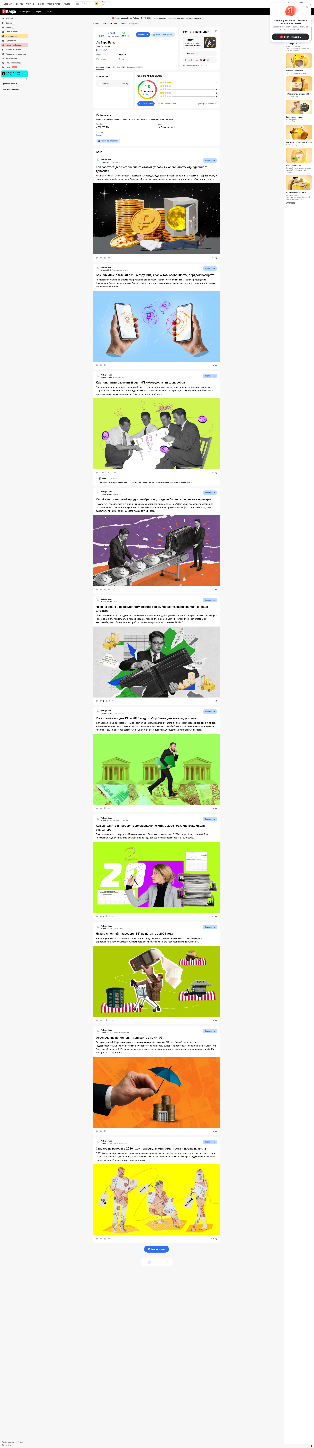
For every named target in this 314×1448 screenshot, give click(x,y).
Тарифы (37, 11)
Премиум (24, 11)
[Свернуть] (311, 1446)
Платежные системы (120, 270)
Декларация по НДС (120, 821)
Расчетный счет (119, 377)
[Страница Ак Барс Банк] (98, 160)
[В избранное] (105, 258)
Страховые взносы (120, 1143)
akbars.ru (103, 50)
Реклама (21, 1442)
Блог (120, 67)
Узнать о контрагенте (164, 35)
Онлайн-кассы (118, 929)
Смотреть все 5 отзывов (166, 104)
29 (163, 1262)
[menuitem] (14, 18)
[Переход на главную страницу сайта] (9, 11)
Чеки (115, 602)
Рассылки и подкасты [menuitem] (11, 90)
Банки (121, 59)
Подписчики (134, 67)
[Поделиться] (109, 258)
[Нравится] (101, 258)
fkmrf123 (105, 479)
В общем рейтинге (192, 43)
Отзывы (110, 67)
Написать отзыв (146, 104)
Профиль (100, 67)
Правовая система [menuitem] (9, 84)
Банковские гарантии (121, 1033)
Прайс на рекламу (9, 1442)
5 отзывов (147, 94)
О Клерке (48, 11)
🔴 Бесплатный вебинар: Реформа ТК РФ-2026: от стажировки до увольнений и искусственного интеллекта (156, 18)
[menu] (15, 47)
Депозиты (116, 162)
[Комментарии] (97, 258)
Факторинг (117, 494)
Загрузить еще (158, 1249)
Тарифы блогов (7, 1445)
